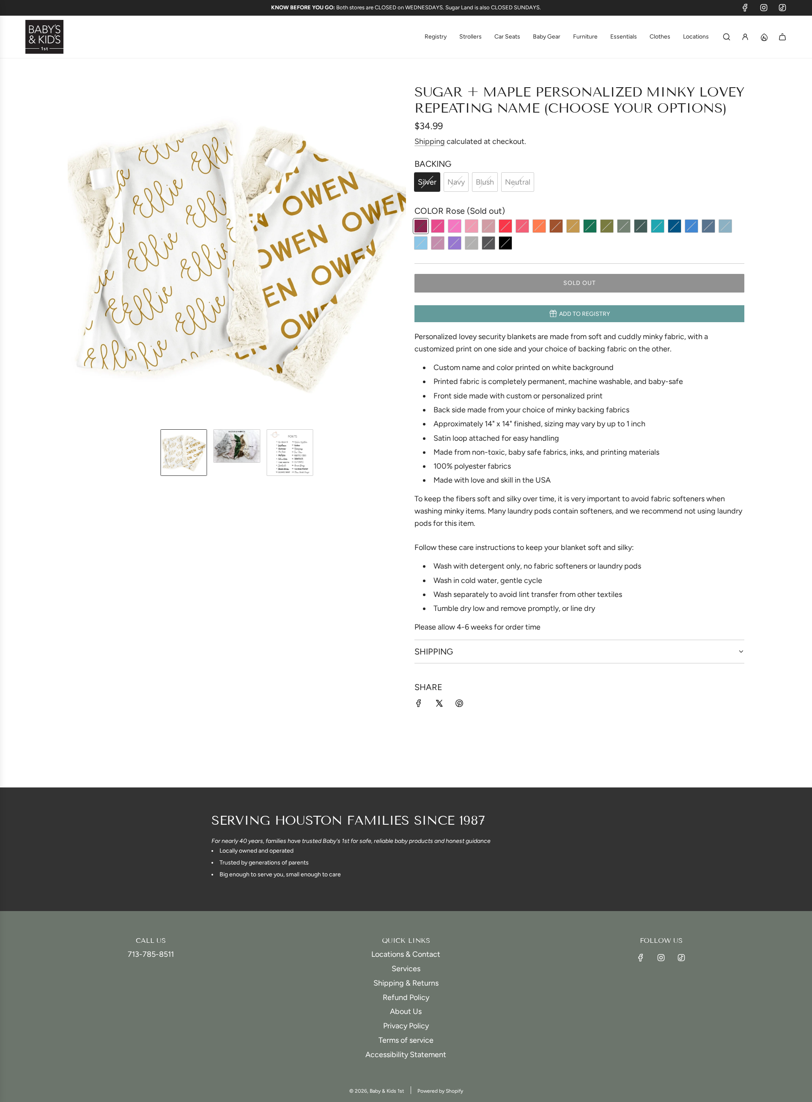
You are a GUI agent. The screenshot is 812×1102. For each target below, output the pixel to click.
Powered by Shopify (440, 1091)
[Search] (726, 37)
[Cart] (782, 37)
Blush (485, 182)
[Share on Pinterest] (459, 705)
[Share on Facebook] (418, 705)
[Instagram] (763, 7)
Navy (456, 182)
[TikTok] (782, 7)
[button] (74, 253)
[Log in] (745, 37)
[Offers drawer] (763, 37)
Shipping (429, 141)
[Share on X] (439, 705)
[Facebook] (745, 7)
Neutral (517, 182)
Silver (427, 182)
